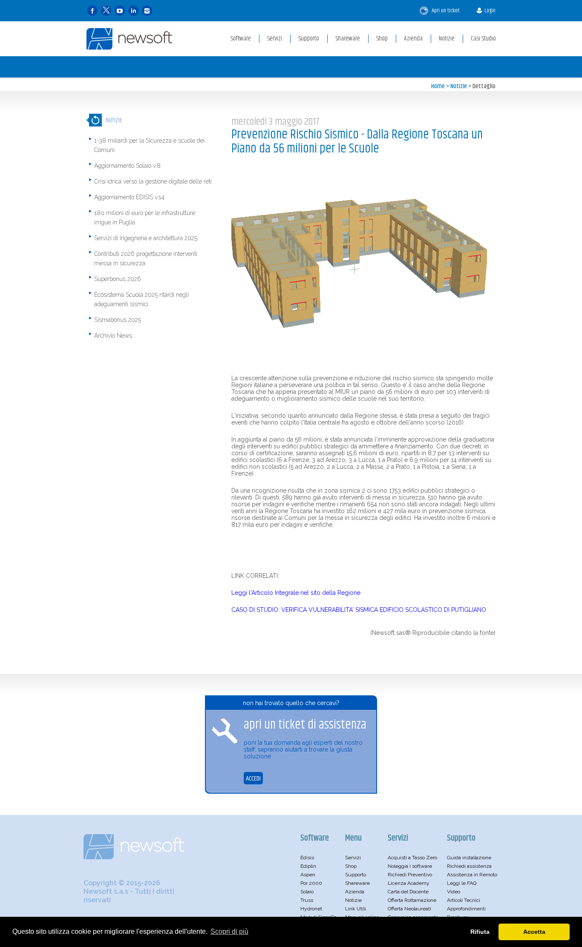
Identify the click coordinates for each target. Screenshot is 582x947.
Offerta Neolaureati (409, 909)
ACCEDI (253, 778)
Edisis (307, 858)
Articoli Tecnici (463, 900)
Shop (351, 866)
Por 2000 (311, 883)
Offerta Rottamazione (412, 900)
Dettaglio (484, 86)
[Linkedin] (133, 11)
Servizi (353, 858)
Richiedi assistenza (469, 866)
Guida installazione (469, 858)
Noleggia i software (410, 866)
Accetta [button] (534, 931)
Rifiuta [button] (480, 931)
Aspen (307, 875)
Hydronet (311, 909)
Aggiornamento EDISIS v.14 (129, 197)
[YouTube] (120, 11)
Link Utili (355, 909)
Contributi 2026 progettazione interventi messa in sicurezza (145, 258)
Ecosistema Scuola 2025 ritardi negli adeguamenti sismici (141, 299)
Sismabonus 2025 (117, 319)
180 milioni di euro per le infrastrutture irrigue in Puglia (144, 217)
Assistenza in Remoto (472, 875)
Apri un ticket (445, 10)
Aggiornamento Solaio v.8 (127, 165)
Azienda (354, 892)
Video (453, 892)
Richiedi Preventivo (410, 875)
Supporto (355, 875)
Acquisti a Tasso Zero (412, 858)
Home (438, 86)
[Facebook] (92, 11)
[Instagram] (147, 11)
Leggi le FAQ (461, 883)
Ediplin (308, 866)
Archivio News (113, 335)
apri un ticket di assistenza (305, 725)
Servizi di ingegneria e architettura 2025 (145, 238)
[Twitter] (106, 11)
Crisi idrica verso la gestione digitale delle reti (153, 181)
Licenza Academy (408, 883)
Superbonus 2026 (117, 278)
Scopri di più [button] (229, 931)
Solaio (307, 892)
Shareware (357, 883)
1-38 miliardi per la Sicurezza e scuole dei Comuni (149, 145)
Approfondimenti (466, 909)
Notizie (458, 86)
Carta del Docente (408, 892)
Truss (306, 900)
